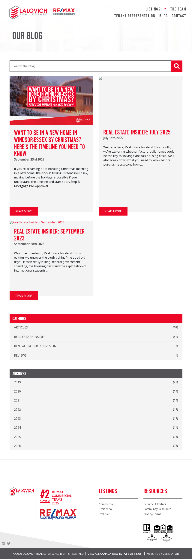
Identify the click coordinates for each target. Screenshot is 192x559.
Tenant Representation (134, 16)
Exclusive (104, 514)
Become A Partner (154, 504)
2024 (17, 427)
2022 (17, 409)
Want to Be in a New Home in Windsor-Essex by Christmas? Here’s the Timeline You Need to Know (49, 143)
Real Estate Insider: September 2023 (49, 235)
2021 (17, 400)
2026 (17, 445)
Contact (179, 16)
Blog (163, 16)
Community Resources (157, 509)
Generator (171, 553)
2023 (17, 418)
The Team (178, 9)
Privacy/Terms (152, 514)
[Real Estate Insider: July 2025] (140, 79)
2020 (17, 391)
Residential (105, 509)
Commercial (106, 504)
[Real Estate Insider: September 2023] (37, 222)
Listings (153, 9)
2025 (17, 436)
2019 (17, 382)
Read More (23, 211)
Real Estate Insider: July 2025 (137, 132)
